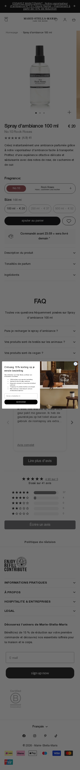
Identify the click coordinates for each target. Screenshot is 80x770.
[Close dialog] (75, 364)
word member (21, 402)
